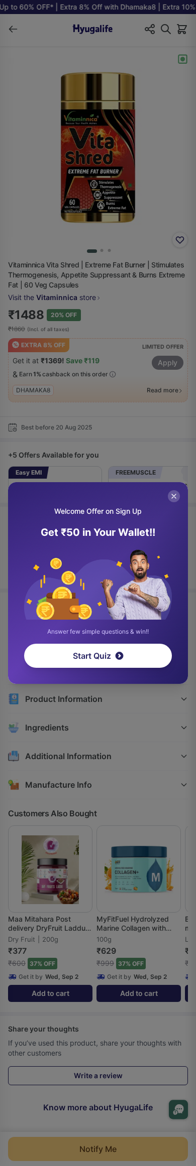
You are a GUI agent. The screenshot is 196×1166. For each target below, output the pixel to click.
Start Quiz (92, 656)
